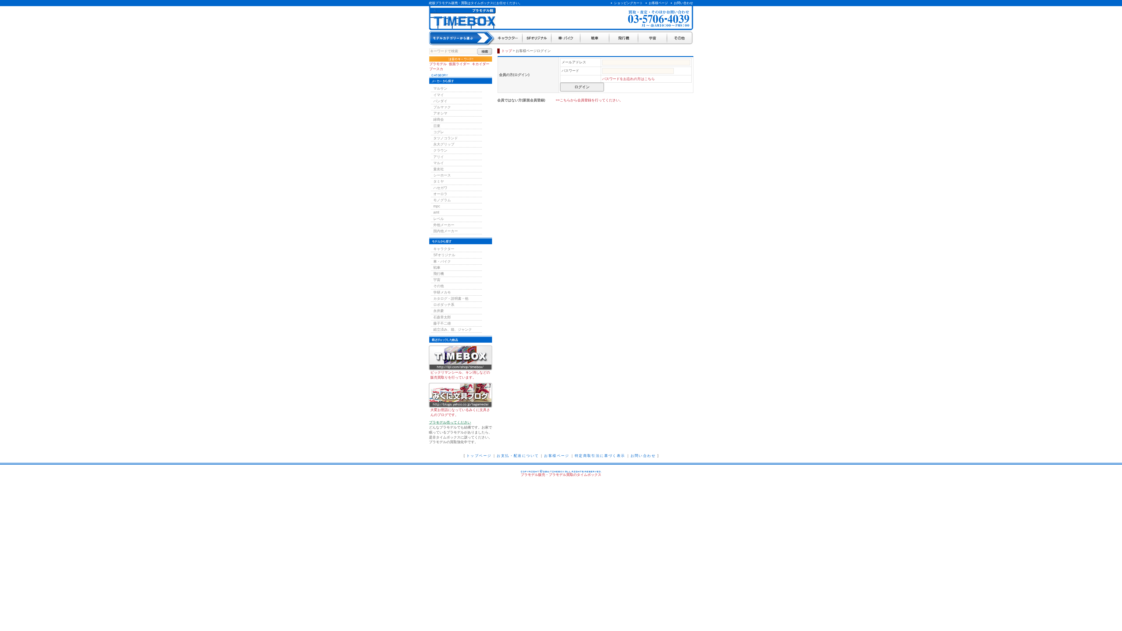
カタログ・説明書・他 (450, 299)
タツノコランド (445, 138)
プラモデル (438, 64)
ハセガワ (440, 188)
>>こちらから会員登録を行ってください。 (589, 100)
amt (436, 212)
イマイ (438, 95)
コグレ (438, 132)
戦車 (594, 38)
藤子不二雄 (442, 323)
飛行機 (623, 38)
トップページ (478, 456)
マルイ (438, 163)
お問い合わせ (683, 3)
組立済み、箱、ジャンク (452, 329)
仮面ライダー (459, 64)
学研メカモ (442, 292)
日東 (436, 126)
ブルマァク (442, 107)
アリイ (438, 157)
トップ (506, 51)
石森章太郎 (442, 317)
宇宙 (652, 38)
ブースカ (436, 69)
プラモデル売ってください (450, 422)
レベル (438, 219)
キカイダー (480, 64)
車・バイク (565, 38)
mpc (436, 206)
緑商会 (438, 119)
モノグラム (442, 200)
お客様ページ (658, 3)
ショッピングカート (628, 3)
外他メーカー (443, 225)
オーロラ (440, 194)
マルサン (440, 88)
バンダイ (440, 101)
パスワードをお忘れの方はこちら (628, 79)
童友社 (438, 169)
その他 (680, 38)
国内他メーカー (445, 231)
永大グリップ (443, 144)
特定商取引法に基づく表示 (600, 456)
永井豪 (438, 311)
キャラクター (508, 38)
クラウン (440, 150)
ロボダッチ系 (443, 305)
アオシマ (440, 113)
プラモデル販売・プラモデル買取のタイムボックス (561, 475)
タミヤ (438, 181)
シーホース (442, 175)
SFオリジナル (536, 38)
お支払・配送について (518, 456)
